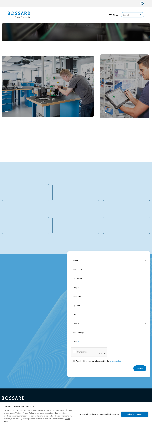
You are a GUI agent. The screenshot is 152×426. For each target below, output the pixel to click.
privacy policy (115, 361)
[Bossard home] (13, 398)
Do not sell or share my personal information (99, 414)
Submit (139, 368)
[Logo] (19, 14)
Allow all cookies (134, 414)
